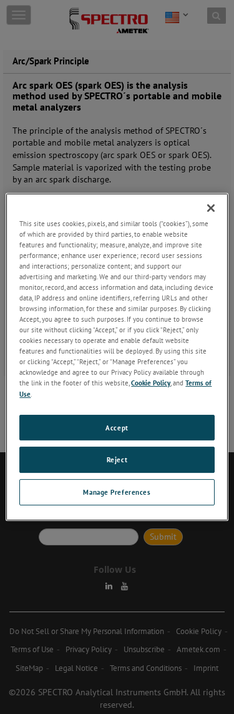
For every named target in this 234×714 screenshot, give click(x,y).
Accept (116, 427)
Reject (117, 460)
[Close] (211, 208)
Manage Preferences (116, 492)
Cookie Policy (150, 383)
